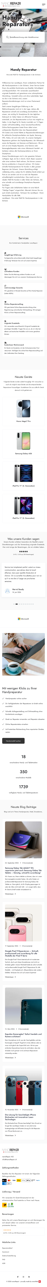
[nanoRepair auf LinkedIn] (29, 1277)
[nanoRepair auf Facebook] (17, 1277)
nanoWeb (35, 1281)
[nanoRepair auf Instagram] (23, 1277)
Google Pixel (6, 50)
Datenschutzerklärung (9, 1256)
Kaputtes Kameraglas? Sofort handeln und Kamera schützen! (23, 1035)
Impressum (5, 1252)
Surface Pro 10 (35, 47)
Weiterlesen (9, 894)
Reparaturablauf (7, 1248)
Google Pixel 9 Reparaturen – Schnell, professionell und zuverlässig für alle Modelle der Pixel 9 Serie (22, 953)
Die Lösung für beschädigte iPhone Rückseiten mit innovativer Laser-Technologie (20, 1117)
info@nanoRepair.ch (9, 1159)
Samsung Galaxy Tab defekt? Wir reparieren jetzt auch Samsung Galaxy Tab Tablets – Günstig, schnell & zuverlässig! (23, 870)
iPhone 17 (18, 47)
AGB (3, 1263)
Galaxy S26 (26, 47)
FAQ (3, 1259)
